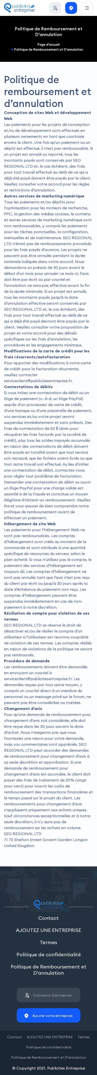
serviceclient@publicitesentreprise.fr (38, 380)
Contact (48, 918)
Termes (48, 942)
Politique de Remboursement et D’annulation (48, 49)
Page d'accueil (49, 44)
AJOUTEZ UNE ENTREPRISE (48, 930)
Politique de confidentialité (48, 954)
